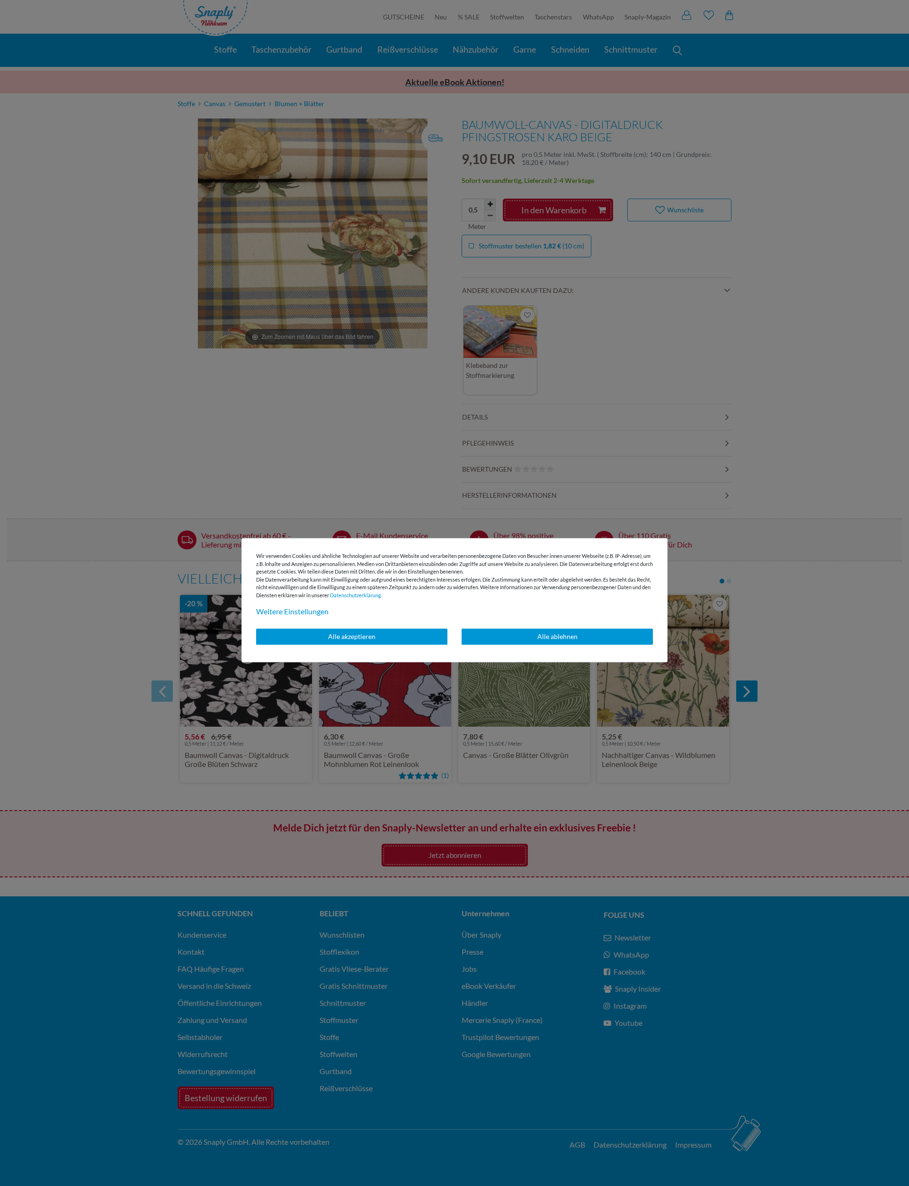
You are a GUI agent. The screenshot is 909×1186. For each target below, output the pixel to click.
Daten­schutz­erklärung (355, 595)
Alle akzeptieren (351, 636)
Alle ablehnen (557, 636)
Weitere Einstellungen (292, 611)
